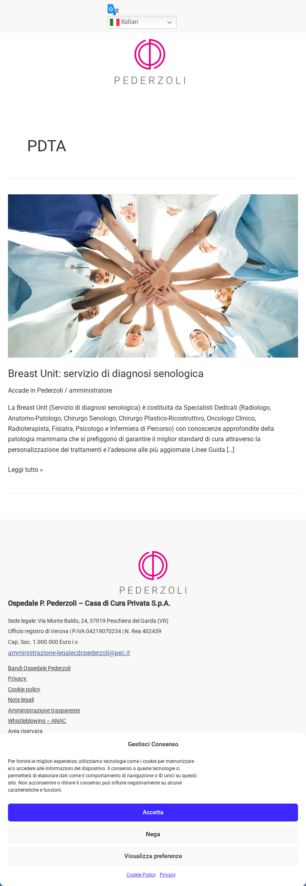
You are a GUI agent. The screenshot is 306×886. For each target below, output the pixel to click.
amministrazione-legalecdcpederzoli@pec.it (69, 653)
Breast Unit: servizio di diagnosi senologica (106, 373)
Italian (129, 21)
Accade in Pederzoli (35, 390)
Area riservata (25, 731)
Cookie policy (24, 689)
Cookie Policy (141, 875)
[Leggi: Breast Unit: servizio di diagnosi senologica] (153, 275)
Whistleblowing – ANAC (37, 721)
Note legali (21, 699)
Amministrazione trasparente (44, 710)
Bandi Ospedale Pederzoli (39, 668)
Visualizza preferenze (153, 856)
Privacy (168, 875)
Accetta (153, 812)
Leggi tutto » (25, 469)
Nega (153, 834)
